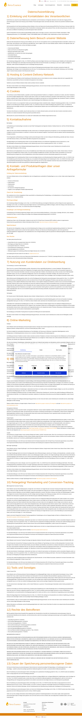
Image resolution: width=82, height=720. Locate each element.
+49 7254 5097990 (30, 709)
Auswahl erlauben (41, 373)
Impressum (44, 705)
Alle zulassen (58, 373)
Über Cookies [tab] (59, 349)
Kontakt (43, 709)
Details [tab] (41, 349)
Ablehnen (24, 373)
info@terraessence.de (34, 253)
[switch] (34, 368)
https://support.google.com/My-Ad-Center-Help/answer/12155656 (43, 428)
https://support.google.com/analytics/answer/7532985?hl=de (33, 429)
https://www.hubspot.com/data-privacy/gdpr (48, 222)
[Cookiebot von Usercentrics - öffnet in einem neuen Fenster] (61, 346)
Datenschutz (44, 708)
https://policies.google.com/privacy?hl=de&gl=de (45, 403)
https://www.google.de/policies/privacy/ (39, 529)
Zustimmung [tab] (23, 349)
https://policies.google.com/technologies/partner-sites (18, 517)
